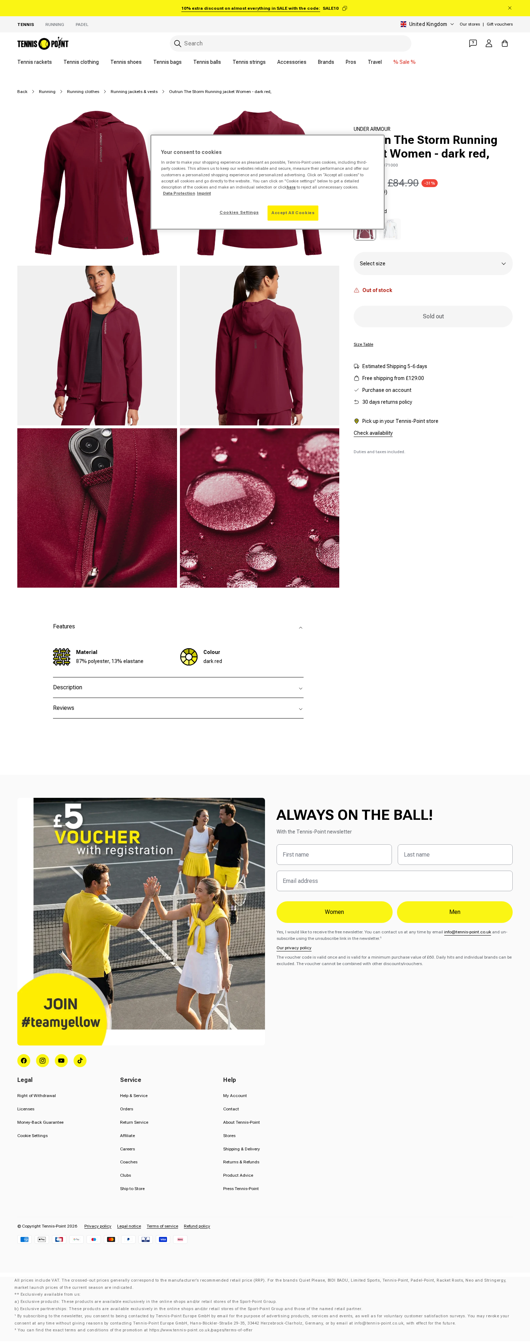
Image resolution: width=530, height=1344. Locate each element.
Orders (126, 1108)
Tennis (25, 24)
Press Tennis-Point (241, 1188)
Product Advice (238, 1175)
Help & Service (133, 1095)
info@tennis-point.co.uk (467, 931)
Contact (231, 1108)
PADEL (82, 24)
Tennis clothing (81, 62)
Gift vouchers (500, 24)
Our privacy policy (294, 947)
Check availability (373, 433)
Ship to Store (132, 1188)
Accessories (291, 62)
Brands (326, 62)
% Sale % (404, 62)
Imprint (204, 193)
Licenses (25, 1108)
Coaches (128, 1161)
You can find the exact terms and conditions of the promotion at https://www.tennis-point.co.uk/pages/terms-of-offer (135, 1330)
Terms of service (162, 1226)
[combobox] (290, 43)
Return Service (134, 1122)
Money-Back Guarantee (40, 1122)
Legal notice (129, 1226)
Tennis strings (249, 62)
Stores (229, 1135)
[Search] (178, 44)
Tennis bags (167, 62)
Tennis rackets (34, 62)
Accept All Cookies (292, 212)
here (291, 187)
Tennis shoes (126, 62)
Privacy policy (97, 1226)
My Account (235, 1095)
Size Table (363, 344)
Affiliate (127, 1135)
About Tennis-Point (241, 1122)
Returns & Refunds (241, 1161)
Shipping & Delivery (241, 1148)
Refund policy (197, 1226)
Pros (351, 62)
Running (54, 24)
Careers (127, 1148)
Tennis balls (207, 62)
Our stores (470, 24)
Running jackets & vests (134, 91)
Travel (375, 62)
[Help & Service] (473, 43)
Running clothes (83, 91)
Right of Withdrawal (36, 1095)
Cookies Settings (239, 212)
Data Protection (179, 193)
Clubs (125, 1175)
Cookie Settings (32, 1135)
